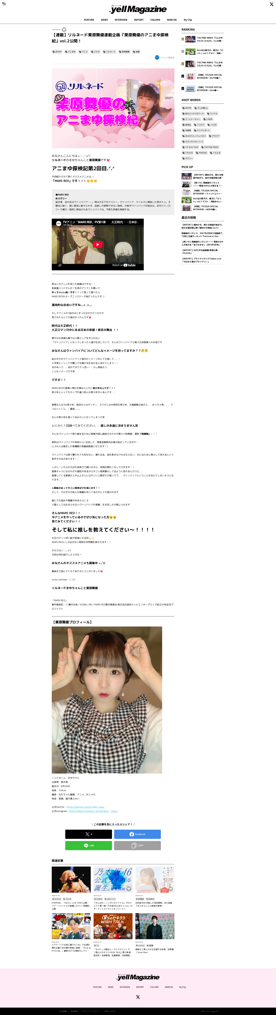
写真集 (188, 130)
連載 (138, 51)
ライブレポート (203, 130)
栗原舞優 (125, 51)
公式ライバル (111, 899)
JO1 (97, 946)
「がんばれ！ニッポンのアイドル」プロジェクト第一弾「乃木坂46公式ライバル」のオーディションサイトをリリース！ (113, 905)
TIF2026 (189, 152)
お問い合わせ (109, 1011)
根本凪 (188, 124)
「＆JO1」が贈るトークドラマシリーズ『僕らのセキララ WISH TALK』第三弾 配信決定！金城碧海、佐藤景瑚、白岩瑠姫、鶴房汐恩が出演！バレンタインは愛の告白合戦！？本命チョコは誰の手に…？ (113, 952)
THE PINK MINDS (211, 147)
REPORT (139, 19)
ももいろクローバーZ (194, 141)
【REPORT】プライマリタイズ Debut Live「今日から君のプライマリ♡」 (201, 260)
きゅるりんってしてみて (195, 136)
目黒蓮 (151, 946)
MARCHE (172, 19)
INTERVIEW (121, 19)
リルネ (97, 51)
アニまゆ (71, 51)
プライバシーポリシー (91, 1011)
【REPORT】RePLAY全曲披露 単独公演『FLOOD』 (199, 252)
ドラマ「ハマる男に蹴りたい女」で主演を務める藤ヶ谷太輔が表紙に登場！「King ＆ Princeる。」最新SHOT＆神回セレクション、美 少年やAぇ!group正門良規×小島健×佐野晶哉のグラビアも (71, 947)
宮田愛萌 (141, 899)
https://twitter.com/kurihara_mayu (85, 807)
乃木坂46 (99, 899)
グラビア (215, 136)
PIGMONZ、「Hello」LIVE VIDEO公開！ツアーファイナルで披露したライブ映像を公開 (71, 905)
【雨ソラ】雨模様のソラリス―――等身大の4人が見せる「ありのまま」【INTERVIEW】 (202, 243)
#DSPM (58, 51)
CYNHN (209, 119)
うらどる (68, 899)
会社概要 (63, 1011)
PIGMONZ (57, 899)
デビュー (189, 158)
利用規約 (74, 1011)
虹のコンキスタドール (194, 113)
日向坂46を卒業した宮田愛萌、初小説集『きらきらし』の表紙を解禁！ (153, 904)
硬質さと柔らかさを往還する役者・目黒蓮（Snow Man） (154, 951)
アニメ (85, 51)
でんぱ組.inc (202, 108)
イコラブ (200, 124)
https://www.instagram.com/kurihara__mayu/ (93, 811)
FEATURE (89, 19)
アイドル (213, 113)
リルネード (110, 51)
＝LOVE (213, 124)
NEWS (104, 19)
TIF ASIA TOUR (191, 147)
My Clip (188, 19)
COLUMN (155, 19)
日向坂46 (151, 899)
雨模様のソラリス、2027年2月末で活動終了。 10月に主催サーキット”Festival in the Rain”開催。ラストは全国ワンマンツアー (203, 235)
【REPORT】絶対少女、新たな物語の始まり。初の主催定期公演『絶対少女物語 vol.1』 (203, 226)
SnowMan (141, 946)
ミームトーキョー (192, 119)
